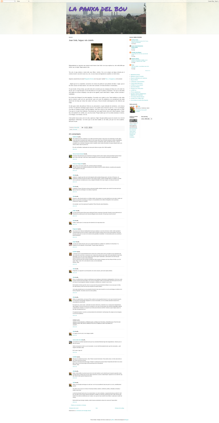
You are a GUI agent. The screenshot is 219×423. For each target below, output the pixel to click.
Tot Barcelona (134, 39)
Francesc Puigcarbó (78, 163)
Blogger (126, 419)
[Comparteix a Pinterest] (91, 127)
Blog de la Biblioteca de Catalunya (139, 78)
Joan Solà (75, 129)
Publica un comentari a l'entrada (78, 405)
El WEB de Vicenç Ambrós (137, 85)
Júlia (74, 175)
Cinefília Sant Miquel (136, 52)
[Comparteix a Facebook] (90, 127)
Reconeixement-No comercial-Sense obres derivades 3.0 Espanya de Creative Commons (133, 133)
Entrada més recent (73, 408)
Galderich (75, 136)
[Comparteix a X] (88, 127)
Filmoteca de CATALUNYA (137, 88)
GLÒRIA (75, 251)
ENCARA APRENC (135, 86)
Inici (97, 408)
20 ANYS (133, 48)
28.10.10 (75, 149)
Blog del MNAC (134, 79)
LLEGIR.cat (133, 90)
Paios (132, 65)
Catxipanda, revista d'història (137, 81)
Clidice (74, 210)
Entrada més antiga (119, 408)
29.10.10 (75, 247)
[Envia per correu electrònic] (85, 127)
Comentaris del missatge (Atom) (83, 410)
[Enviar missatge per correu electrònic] (82, 127)
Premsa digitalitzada (135, 92)
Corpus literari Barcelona (137, 83)
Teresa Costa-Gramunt (78, 154)
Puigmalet (75, 229)
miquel (74, 241)
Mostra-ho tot (147, 70)
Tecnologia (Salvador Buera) (137, 96)
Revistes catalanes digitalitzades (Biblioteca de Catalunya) (138, 94)
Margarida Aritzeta (89, 79)
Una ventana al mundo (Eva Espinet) (139, 100)
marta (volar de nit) (77, 339)
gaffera (112, 419)
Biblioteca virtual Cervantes (137, 76)
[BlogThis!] (87, 127)
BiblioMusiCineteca (135, 74)
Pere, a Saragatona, (110, 79)
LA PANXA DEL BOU (98, 9)
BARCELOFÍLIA (135, 58)
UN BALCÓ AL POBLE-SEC (137, 98)
